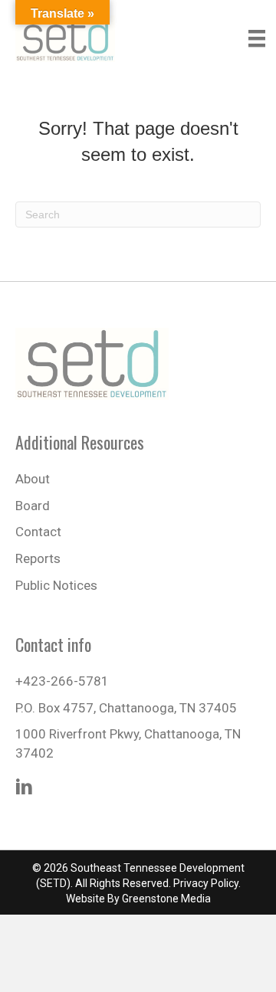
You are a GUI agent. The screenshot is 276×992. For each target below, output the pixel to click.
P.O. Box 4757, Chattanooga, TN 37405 (126, 707)
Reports (38, 558)
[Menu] (257, 38)
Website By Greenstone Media (138, 898)
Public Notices (56, 585)
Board (32, 505)
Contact (38, 531)
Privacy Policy (205, 883)
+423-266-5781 (62, 681)
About (32, 478)
